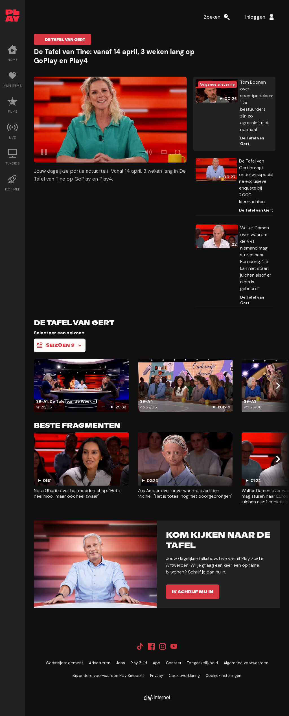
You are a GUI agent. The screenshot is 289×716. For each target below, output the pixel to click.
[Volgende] (277, 385)
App (156, 662)
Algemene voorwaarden (246, 662)
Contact (173, 662)
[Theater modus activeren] (163, 152)
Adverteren (99, 662)
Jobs (120, 662)
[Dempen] (148, 152)
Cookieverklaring (184, 675)
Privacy (156, 675)
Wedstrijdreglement (64, 662)
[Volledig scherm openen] (177, 152)
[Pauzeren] (44, 152)
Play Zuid (139, 662)
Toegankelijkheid (202, 662)
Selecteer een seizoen (59, 333)
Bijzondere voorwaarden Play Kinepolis (108, 675)
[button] (110, 120)
